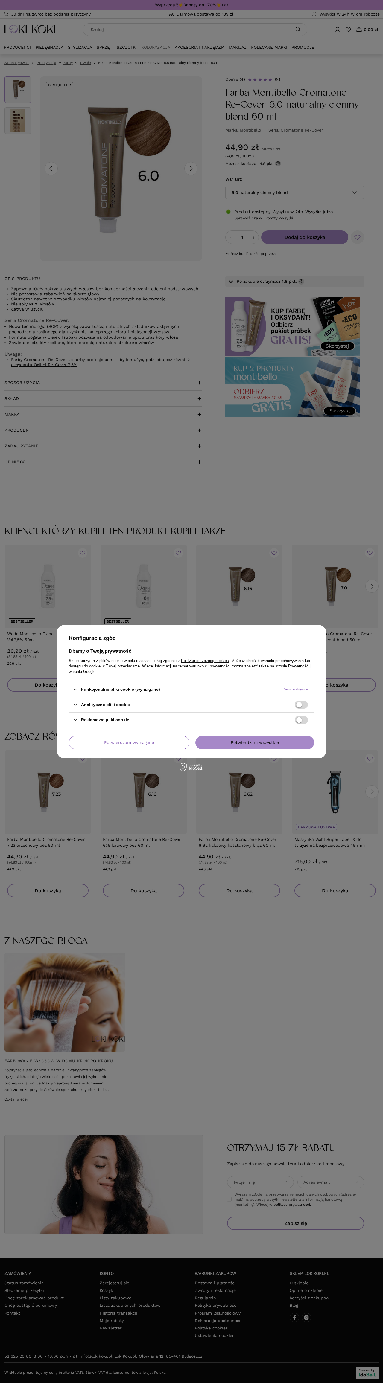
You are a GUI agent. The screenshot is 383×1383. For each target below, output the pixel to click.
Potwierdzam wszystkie (255, 742)
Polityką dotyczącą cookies (205, 660)
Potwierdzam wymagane (129, 742)
